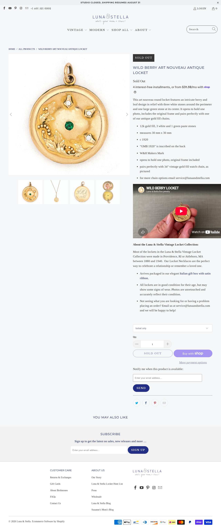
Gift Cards (55, 484)
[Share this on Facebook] (146, 403)
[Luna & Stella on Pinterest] (15, 8)
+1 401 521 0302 (41, 8)
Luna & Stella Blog (101, 503)
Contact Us (55, 503)
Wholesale (97, 496)
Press (94, 490)
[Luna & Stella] (110, 20)
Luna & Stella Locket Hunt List (107, 484)
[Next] (127, 114)
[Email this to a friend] (164, 403)
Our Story (96, 477)
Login (201, 8)
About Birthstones (59, 490)
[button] (77, 30)
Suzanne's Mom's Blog (103, 509)
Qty (135, 337)
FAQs (53, 496)
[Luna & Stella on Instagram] (20, 8)
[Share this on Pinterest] (155, 403)
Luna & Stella (24, 521)
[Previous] (11, 114)
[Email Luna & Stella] (26, 8)
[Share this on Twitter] (137, 403)
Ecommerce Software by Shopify (48, 521)
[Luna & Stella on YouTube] (9, 8)
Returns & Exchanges (60, 477)
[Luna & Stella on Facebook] (4, 8)
